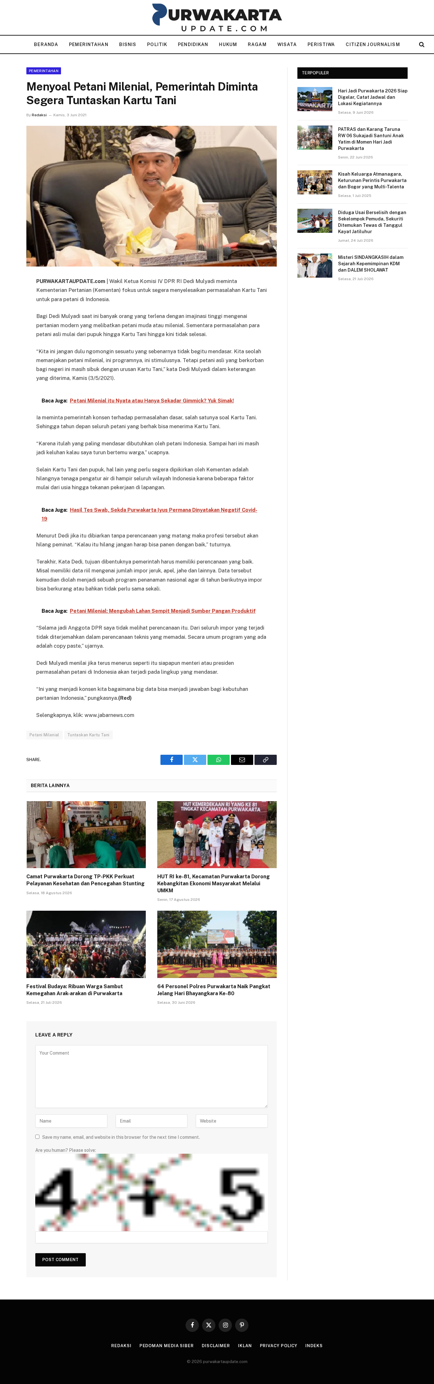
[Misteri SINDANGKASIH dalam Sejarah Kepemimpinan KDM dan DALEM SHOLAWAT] (314, 265)
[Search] (421, 44)
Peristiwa (321, 44)
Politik (157, 44)
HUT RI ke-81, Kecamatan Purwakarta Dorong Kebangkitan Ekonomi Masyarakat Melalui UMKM (213, 884)
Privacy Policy (279, 1345)
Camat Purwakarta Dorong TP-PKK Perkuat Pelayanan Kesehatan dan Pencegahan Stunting (85, 880)
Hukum (228, 44)
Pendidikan (193, 44)
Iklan (245, 1345)
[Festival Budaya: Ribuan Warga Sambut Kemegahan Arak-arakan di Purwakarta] (86, 944)
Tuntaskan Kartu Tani (88, 735)
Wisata (287, 44)
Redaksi (39, 115)
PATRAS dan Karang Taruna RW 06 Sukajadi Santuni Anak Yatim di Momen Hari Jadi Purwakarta (371, 139)
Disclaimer (216, 1345)
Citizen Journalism (373, 44)
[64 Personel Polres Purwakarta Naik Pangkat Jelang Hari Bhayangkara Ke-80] (217, 944)
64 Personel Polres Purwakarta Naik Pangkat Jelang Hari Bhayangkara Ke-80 (213, 989)
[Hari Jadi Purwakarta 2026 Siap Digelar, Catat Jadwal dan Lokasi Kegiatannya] (314, 99)
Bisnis (128, 44)
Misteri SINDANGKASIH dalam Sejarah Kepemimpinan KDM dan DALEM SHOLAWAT (370, 264)
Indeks (313, 1345)
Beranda (46, 44)
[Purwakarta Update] (217, 17)
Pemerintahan (88, 44)
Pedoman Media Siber (166, 1345)
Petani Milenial (44, 735)
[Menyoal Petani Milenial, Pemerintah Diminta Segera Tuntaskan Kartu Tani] (151, 196)
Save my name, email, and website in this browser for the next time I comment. (121, 1137)
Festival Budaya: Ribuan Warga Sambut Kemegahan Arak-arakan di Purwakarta (74, 989)
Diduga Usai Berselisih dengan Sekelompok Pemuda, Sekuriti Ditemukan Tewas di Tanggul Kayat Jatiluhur (372, 222)
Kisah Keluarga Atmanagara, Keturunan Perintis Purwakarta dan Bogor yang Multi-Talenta (372, 180)
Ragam (257, 44)
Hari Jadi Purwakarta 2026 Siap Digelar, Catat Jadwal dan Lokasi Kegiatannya (373, 97)
